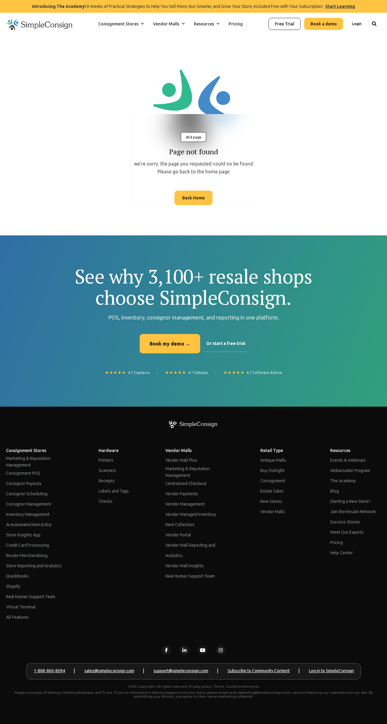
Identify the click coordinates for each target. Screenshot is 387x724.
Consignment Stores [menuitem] (26, 450)
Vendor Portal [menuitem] (178, 534)
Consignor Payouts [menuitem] (23, 483)
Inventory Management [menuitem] (28, 514)
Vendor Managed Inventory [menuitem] (190, 514)
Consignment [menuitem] (272, 480)
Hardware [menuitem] (109, 450)
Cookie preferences (242, 686)
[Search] (374, 24)
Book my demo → (170, 343)
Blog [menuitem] (334, 491)
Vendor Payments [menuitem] (181, 493)
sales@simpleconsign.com (109, 670)
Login (357, 24)
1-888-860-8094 (49, 670)
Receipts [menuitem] (107, 480)
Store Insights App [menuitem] (23, 534)
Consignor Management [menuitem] (28, 504)
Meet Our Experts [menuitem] (347, 532)
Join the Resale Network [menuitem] (353, 511)
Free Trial (284, 23)
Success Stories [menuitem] (345, 521)
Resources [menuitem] (340, 450)
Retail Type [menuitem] (271, 450)
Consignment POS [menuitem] (23, 473)
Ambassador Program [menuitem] (350, 470)
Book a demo (324, 23)
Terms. (219, 686)
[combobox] (374, 44)
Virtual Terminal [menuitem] (21, 606)
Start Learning (340, 6)
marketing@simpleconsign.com (264, 692)
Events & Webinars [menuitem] (348, 460)
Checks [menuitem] (105, 501)
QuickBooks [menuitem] (17, 576)
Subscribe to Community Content (259, 670)
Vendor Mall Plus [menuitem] (181, 460)
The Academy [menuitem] (343, 480)
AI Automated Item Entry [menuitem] (28, 524)
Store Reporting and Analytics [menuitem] (34, 565)
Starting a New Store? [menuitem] (350, 501)
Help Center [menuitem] (341, 552)
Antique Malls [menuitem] (273, 460)
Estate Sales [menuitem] (272, 491)
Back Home (193, 197)
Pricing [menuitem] (336, 542)
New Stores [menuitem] (271, 501)
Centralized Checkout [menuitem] (186, 483)
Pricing (236, 23)
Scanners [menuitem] (107, 470)
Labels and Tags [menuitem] (114, 491)
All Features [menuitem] (17, 617)
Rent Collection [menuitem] (179, 524)
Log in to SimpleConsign (331, 670)
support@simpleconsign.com (181, 670)
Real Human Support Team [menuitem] (30, 596)
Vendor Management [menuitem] (185, 504)
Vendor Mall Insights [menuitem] (184, 565)
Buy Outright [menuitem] (272, 470)
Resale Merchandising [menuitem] (26, 555)
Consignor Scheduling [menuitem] (26, 493)
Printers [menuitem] (106, 460)
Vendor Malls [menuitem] (178, 450)
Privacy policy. (201, 686)
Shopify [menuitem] (13, 586)
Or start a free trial (225, 343)
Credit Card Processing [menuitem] (27, 545)
